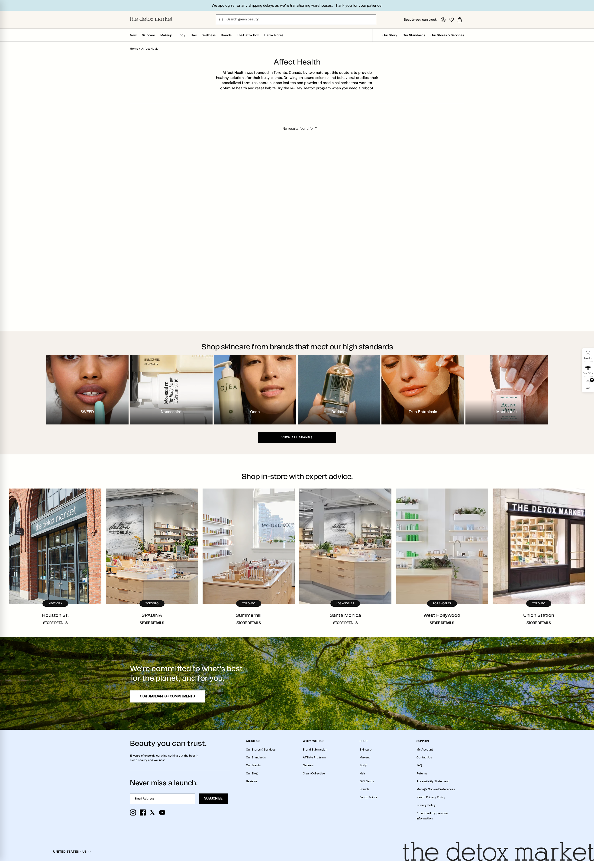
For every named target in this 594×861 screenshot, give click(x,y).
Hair (194, 35)
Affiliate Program (314, 757)
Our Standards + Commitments (167, 696)
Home (134, 48)
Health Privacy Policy (430, 797)
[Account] (443, 19)
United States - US (70, 851)
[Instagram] (133, 812)
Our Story (389, 35)
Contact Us (424, 757)
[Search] (221, 19)
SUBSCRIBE (213, 798)
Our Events (253, 765)
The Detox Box (248, 35)
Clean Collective (314, 773)
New (133, 35)
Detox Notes (273, 35)
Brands (226, 35)
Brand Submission (315, 749)
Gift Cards (367, 781)
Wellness (209, 35)
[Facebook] (143, 812)
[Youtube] (162, 812)
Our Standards (414, 35)
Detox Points (368, 797)
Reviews (251, 781)
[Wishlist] (451, 19)
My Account (424, 749)
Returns (421, 773)
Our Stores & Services (447, 35)
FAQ (419, 765)
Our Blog (252, 773)
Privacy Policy (426, 805)
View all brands (297, 437)
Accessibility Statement (432, 781)
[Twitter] (152, 812)
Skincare (148, 35)
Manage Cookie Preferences (435, 789)
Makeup (166, 35)
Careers (308, 765)
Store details (55, 623)
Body (181, 35)
